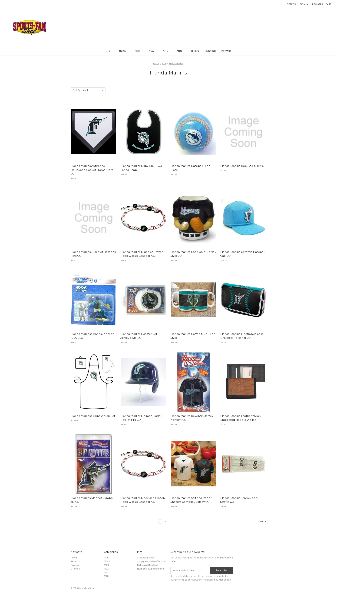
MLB (137, 50)
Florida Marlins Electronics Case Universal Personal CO (242, 336)
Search (291, 4)
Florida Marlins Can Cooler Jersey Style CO (193, 254)
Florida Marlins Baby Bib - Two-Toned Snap (141, 168)
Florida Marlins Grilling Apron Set (93, 416)
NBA (151, 50)
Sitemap (75, 568)
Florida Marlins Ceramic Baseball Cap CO (242, 254)
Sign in (304, 4)
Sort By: (77, 90)
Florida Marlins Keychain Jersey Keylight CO (191, 418)
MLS (179, 50)
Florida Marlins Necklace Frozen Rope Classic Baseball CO (142, 500)
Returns (210, 50)
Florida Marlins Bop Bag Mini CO (242, 166)
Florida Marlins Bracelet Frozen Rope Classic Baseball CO (141, 254)
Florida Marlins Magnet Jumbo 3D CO (92, 500)
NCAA (122, 50)
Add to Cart (93, 135)
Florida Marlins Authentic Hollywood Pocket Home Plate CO (92, 169)
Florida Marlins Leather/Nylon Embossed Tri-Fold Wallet (240, 418)
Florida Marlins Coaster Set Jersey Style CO (138, 336)
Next (261, 521)
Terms (195, 50)
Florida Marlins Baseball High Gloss (190, 168)
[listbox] (93, 90)
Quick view (93, 128)
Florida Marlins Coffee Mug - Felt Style (192, 336)
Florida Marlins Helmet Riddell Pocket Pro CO (141, 418)
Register (317, 4)
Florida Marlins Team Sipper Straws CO (239, 500)
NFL (107, 50)
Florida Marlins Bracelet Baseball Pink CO (93, 254)
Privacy (226, 50)
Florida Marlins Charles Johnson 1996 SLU (92, 336)
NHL (165, 50)
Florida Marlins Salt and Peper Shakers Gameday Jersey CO (191, 500)
